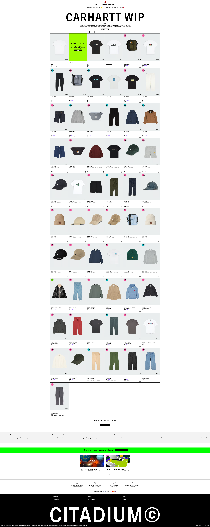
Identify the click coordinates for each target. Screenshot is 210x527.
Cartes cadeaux (90, 501)
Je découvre (110, 474)
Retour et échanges (55, 497)
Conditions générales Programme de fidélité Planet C (74, 525)
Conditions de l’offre (86, 525)
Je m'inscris (84, 474)
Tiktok (123, 497)
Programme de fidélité (91, 499)
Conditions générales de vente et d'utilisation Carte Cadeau (57, 525)
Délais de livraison (55, 499)
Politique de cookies (15, 525)
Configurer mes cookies (7, 525)
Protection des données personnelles (24, 525)
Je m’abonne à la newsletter (121, 450)
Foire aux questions (55, 502)
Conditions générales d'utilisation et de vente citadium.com (39, 525)
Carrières (2, 525)
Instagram (124, 499)
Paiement (54, 501)
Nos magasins (90, 497)
